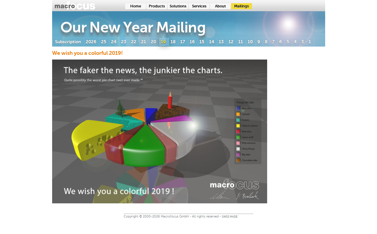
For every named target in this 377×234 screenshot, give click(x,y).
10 (250, 41)
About (220, 6)
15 (201, 41)
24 (113, 41)
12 (231, 41)
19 (163, 41)
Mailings (241, 6)
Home (135, 6)
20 (153, 41)
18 (173, 41)
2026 (91, 41)
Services (199, 6)
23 (123, 41)
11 (240, 41)
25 (103, 41)
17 (182, 41)
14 (211, 41)
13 (221, 41)
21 (143, 41)
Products (157, 6)
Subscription (68, 41)
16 (192, 41)
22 (133, 41)
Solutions (178, 6)
